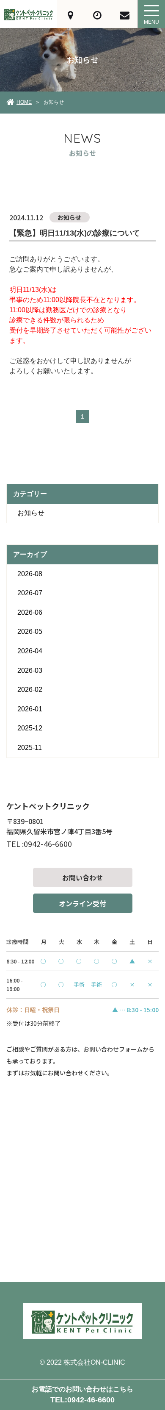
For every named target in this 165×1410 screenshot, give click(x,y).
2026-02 (29, 689)
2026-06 (29, 612)
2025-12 (29, 728)
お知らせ (30, 512)
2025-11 (29, 747)
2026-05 (29, 631)
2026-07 (29, 593)
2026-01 (29, 709)
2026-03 (29, 670)
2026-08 (29, 573)
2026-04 (29, 651)
